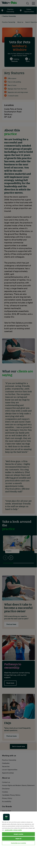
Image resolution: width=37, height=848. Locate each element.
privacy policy (17, 830)
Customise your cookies (18, 843)
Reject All (18, 838)
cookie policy (9, 830)
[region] (18, 828)
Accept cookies (18, 834)
